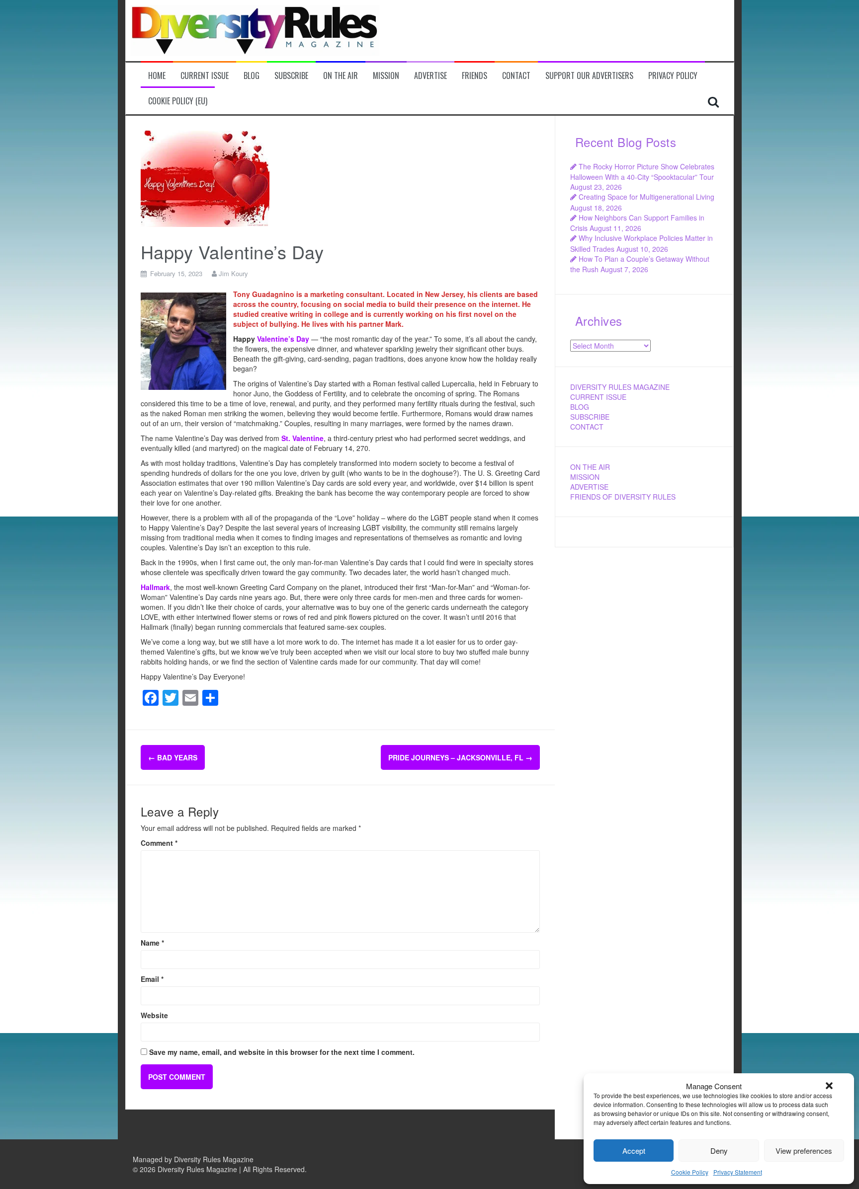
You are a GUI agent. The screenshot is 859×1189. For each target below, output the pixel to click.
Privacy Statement (737, 1172)
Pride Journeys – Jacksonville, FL (460, 757)
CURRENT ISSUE (598, 397)
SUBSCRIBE (589, 417)
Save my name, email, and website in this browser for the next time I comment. (282, 1052)
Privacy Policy (672, 75)
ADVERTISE (589, 487)
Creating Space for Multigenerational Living (646, 197)
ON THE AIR (590, 467)
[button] (829, 1086)
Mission (386, 75)
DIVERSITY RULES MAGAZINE (620, 387)
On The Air (340, 75)
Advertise (430, 75)
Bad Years (172, 757)
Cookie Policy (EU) (177, 101)
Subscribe (291, 75)
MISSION (585, 477)
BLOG (579, 407)
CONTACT (586, 427)
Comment (159, 843)
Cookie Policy (689, 1172)
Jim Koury (233, 273)
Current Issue (204, 75)
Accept (633, 1150)
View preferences (803, 1150)
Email (152, 979)
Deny (719, 1150)
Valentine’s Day (283, 339)
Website (154, 1015)
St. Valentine (302, 438)
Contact (516, 75)
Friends (474, 75)
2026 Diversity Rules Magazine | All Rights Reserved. (223, 1169)
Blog (251, 75)
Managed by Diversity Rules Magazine (193, 1159)
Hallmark (155, 587)
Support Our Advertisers (589, 75)
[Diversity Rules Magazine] (255, 29)
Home (157, 75)
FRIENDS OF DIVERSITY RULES (623, 497)
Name (152, 943)
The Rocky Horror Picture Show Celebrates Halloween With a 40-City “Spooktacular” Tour (642, 171)
